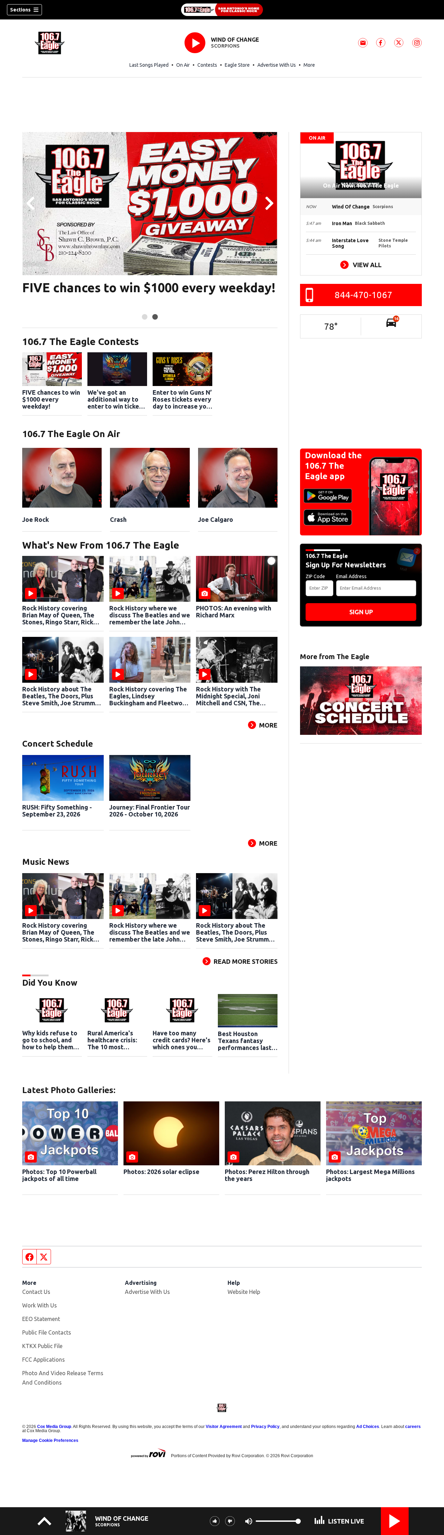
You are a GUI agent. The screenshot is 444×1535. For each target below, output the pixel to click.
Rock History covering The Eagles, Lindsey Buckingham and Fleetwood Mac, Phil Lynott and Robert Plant (149, 696)
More (309, 65)
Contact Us (36, 1292)
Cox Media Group (54, 1426)
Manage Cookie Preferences (50, 1440)
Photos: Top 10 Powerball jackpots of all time (59, 1175)
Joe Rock (35, 519)
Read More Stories (246, 961)
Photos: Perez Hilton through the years (267, 1175)
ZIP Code (315, 576)
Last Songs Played (149, 65)
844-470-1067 (363, 295)
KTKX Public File (42, 1346)
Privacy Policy (265, 1426)
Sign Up (361, 611)
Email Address (351, 576)
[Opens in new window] (62, 478)
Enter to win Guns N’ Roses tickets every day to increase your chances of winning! (182, 399)
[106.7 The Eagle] (222, 10)
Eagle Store (237, 65)
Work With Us (39, 1305)
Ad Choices (367, 1426)
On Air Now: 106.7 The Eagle (361, 185)
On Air (183, 65)
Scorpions (225, 46)
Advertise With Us (276, 65)
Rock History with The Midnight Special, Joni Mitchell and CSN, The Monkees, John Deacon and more (235, 696)
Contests (207, 65)
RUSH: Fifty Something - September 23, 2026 (57, 811)
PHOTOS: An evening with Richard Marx (233, 611)
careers (413, 1426)
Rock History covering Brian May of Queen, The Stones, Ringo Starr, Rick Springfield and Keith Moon (62, 615)
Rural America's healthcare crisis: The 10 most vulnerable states (113, 1039)
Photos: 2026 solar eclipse (161, 1171)
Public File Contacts (46, 1332)
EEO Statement (41, 1319)
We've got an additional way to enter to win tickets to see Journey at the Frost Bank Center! (116, 399)
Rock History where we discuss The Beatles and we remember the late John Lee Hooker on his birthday (149, 615)
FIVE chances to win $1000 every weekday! (148, 288)
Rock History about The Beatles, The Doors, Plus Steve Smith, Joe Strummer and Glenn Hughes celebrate (61, 696)
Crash (118, 519)
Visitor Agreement (224, 1426)
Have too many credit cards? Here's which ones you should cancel (182, 1039)
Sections (20, 10)
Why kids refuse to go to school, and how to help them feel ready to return (51, 1039)
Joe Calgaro (215, 519)
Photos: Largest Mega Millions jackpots (370, 1175)
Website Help (244, 1292)
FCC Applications (43, 1359)
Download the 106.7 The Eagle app (333, 466)
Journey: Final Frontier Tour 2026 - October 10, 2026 (149, 811)
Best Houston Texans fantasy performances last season (245, 1040)
